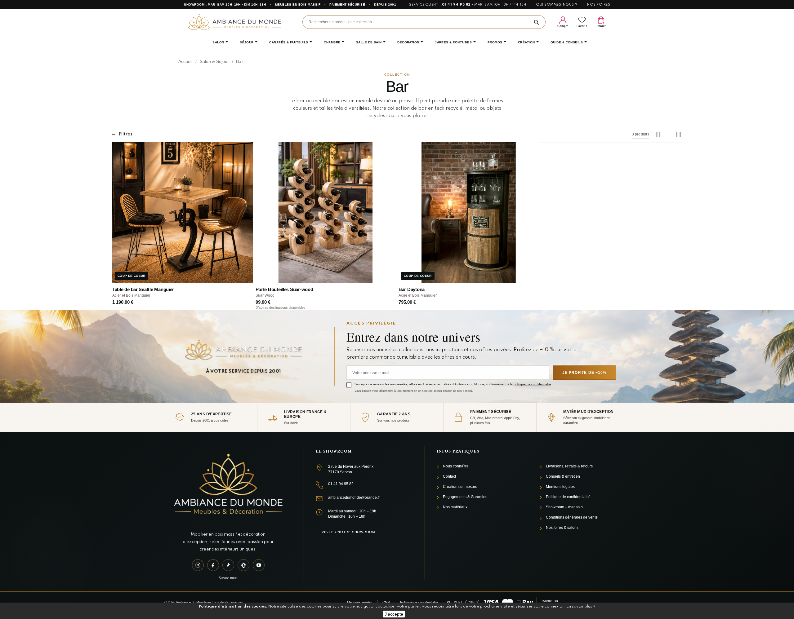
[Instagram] (198, 565)
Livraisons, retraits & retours (569, 466)
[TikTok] (228, 565)
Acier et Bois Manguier (131, 295)
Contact (449, 476)
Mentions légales (560, 486)
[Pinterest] (243, 565)
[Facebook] (213, 565)
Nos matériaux (455, 507)
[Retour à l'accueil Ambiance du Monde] (228, 484)
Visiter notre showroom (348, 532)
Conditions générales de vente (572, 517)
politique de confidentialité (532, 384)
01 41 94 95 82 (456, 5)
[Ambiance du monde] (234, 21)
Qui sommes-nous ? (557, 5)
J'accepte (394, 614)
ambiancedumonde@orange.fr (354, 497)
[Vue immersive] (678, 134)
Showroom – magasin (564, 507)
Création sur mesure (460, 486)
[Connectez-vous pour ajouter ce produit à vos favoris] (244, 149)
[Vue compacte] (658, 134)
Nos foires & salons (562, 527)
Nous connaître (456, 466)
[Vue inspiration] (668, 134)
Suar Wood (265, 295)
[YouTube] (259, 565)
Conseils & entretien (563, 476)
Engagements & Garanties (465, 497)
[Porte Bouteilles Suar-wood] (325, 212)
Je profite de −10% (584, 372)
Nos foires (598, 5)
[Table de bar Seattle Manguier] (182, 212)
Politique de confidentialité (568, 497)
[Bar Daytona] (468, 212)
